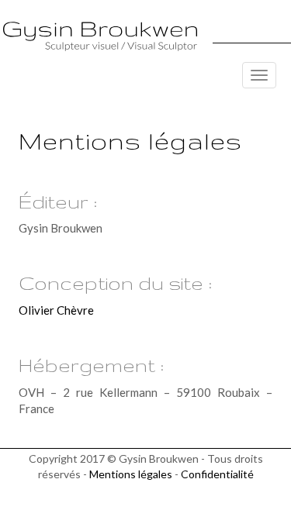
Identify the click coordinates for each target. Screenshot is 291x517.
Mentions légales (130, 474)
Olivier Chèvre (56, 310)
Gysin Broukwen (100, 36)
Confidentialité (217, 474)
